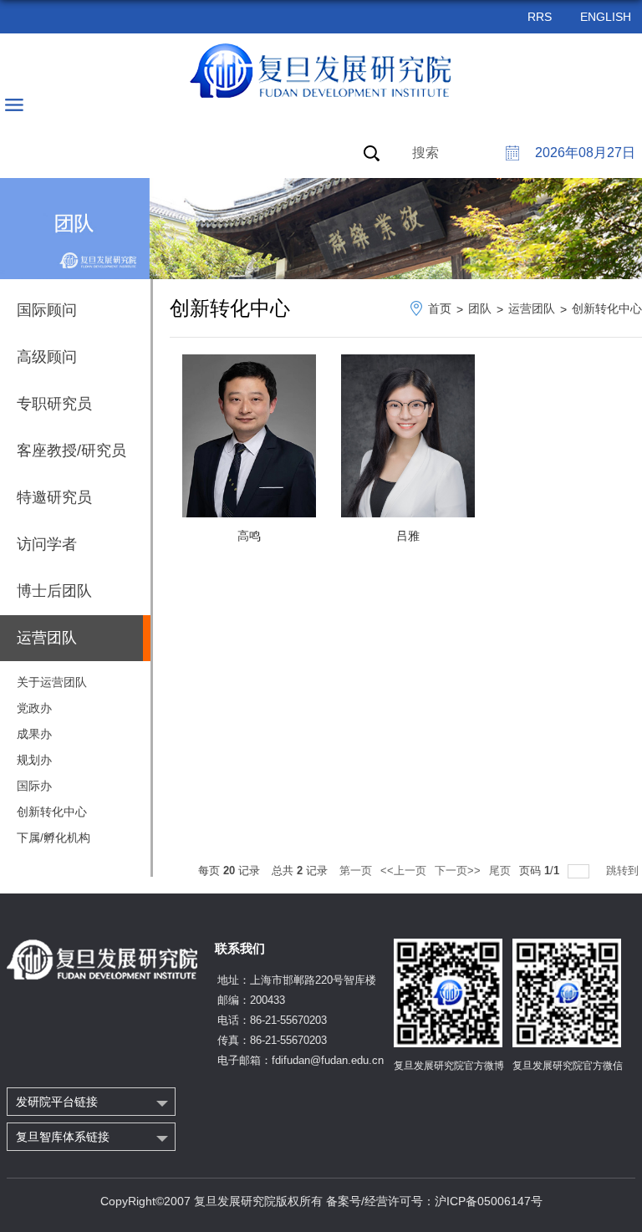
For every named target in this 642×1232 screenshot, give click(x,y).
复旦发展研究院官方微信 (567, 1066)
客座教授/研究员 (71, 450)
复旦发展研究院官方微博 (449, 1066)
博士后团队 (54, 591)
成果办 (34, 734)
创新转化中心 (52, 811)
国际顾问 (47, 310)
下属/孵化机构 (53, 837)
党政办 (34, 708)
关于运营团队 (52, 682)
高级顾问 (47, 357)
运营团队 (531, 308)
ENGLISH (605, 16)
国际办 (34, 785)
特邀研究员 (54, 497)
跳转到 (624, 870)
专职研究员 (54, 403)
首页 (439, 308)
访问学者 (47, 544)
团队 (480, 308)
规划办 (34, 759)
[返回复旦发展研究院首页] (321, 71)
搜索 (425, 152)
